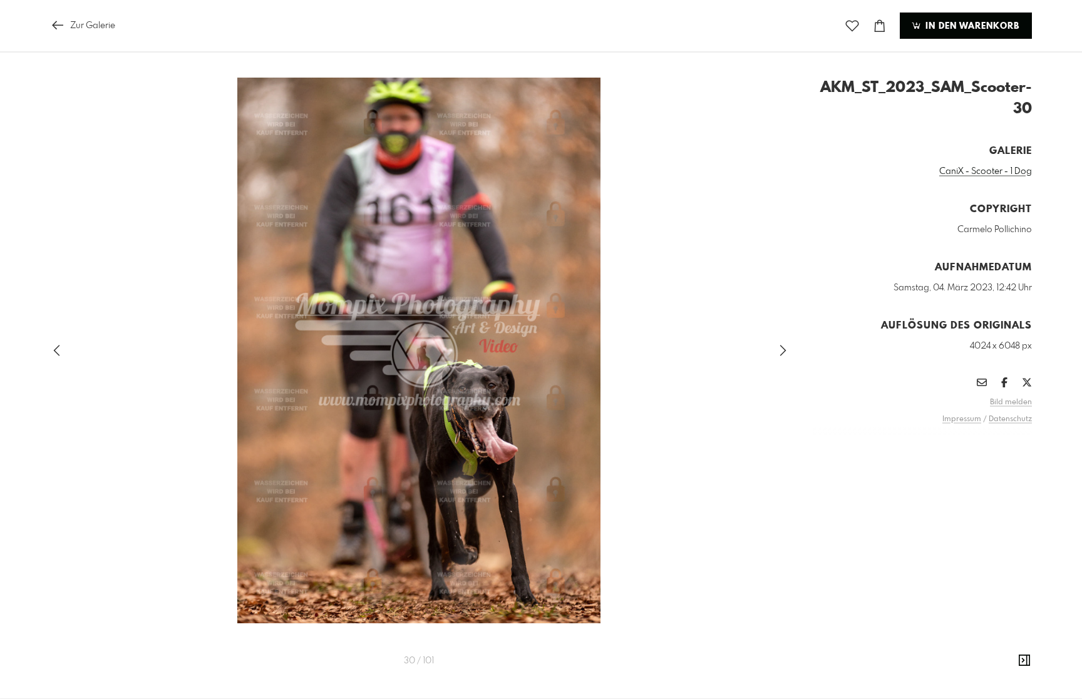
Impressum (961, 419)
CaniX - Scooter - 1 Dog (985, 171)
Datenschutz (1010, 419)
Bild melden (1011, 402)
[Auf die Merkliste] (852, 26)
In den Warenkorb (970, 26)
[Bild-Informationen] (1024, 660)
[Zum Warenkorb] (879, 26)
